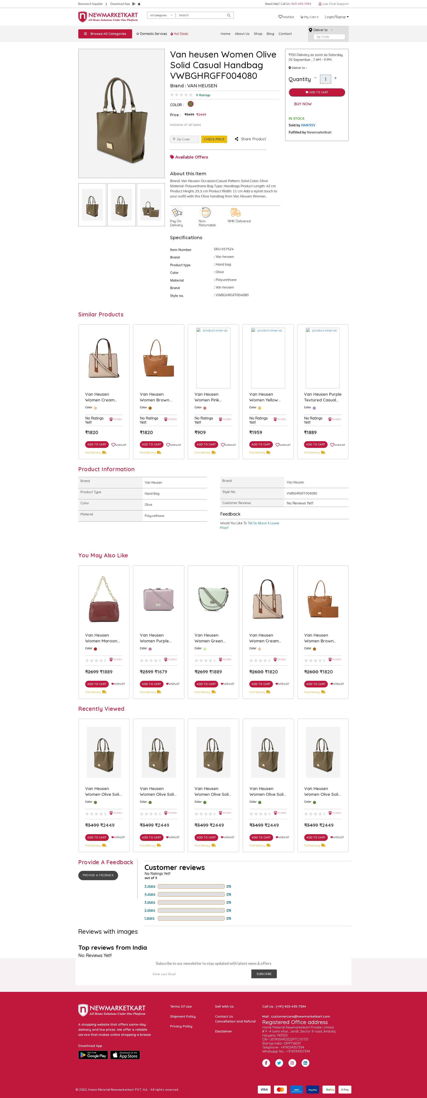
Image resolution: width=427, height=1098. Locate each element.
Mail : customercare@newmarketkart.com (296, 1016)
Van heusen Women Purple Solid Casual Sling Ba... (102, 638)
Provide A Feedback (98, 875)
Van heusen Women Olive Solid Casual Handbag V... (103, 791)
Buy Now (303, 103)
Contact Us (224, 1016)
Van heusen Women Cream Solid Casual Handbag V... (209, 638)
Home (225, 34)
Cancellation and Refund (235, 1021)
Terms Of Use (181, 1006)
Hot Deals (180, 34)
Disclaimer (223, 1031)
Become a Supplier (90, 4)
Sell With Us (224, 1006)
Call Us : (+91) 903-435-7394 (284, 1006)
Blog (270, 34)
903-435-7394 (301, 4)
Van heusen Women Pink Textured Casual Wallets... (156, 397)
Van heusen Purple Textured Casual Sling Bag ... (268, 397)
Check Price (214, 139)
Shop (258, 34)
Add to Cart (318, 92)
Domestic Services (153, 34)
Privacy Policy (181, 1026)
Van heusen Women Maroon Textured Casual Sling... (320, 397)
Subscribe (264, 974)
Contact (285, 34)
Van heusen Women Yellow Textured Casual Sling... (211, 397)
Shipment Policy (183, 1016)
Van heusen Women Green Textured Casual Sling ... (156, 638)
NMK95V (308, 124)
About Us (242, 34)
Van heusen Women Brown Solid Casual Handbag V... (100, 397)
